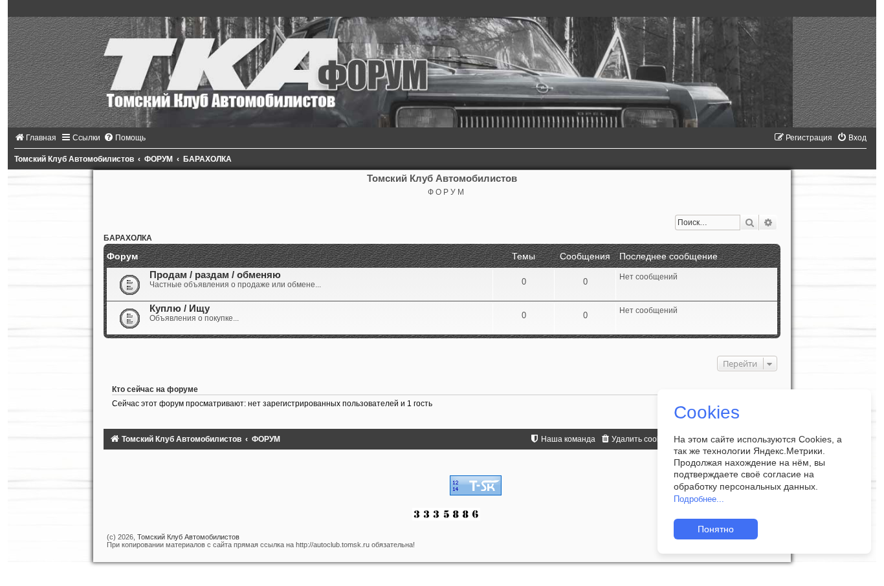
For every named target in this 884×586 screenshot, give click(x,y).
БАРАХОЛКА (128, 238)
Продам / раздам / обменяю (215, 275)
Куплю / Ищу (179, 308)
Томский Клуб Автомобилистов (188, 537)
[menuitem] (35, 137)
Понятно (716, 529)
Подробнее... (699, 499)
